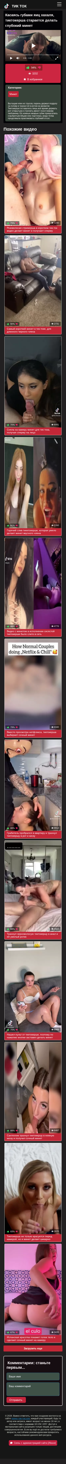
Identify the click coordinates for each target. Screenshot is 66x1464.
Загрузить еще (33, 1348)
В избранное (34, 79)
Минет (13, 94)
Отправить (16, 1399)
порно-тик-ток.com (20, 1418)
